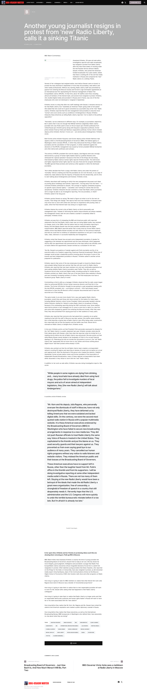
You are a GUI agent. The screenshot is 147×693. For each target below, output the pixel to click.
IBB (56, 625)
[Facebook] (122, 2)
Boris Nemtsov (83, 622)
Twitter (48, 635)
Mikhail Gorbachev (72, 629)
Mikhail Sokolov (50, 632)
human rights (49, 625)
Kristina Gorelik (95, 625)
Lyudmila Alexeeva (50, 629)
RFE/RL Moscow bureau (72, 632)
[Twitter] (125, 2)
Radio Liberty (60, 632)
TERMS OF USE (71, 682)
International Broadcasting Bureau (69, 625)
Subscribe (134, 2)
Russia (83, 632)
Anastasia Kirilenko (55, 622)
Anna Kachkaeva (68, 622)
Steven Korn (91, 632)
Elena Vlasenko (94, 622)
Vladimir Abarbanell (58, 635)
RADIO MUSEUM (57, 682)
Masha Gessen (61, 629)
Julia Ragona (84, 625)
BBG (76, 622)
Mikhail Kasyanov (85, 629)
